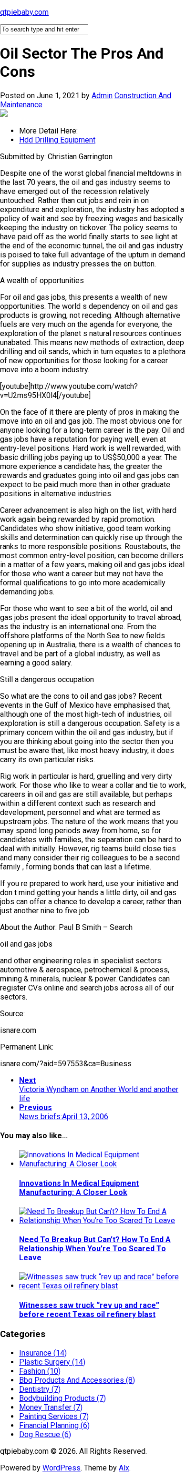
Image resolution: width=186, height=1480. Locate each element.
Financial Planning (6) (54, 1425)
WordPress (61, 1467)
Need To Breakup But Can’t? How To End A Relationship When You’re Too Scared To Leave (95, 1248)
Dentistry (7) (40, 1389)
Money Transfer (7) (51, 1407)
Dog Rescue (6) (45, 1434)
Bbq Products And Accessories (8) (77, 1380)
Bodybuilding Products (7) (62, 1398)
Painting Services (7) (54, 1416)
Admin (102, 95)
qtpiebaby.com (24, 12)
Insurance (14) (43, 1353)
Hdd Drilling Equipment (57, 139)
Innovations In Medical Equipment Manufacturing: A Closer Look (79, 1188)
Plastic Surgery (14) (52, 1362)
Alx (124, 1467)
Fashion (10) (40, 1371)
